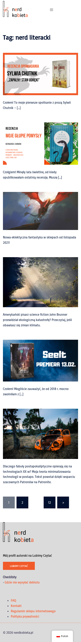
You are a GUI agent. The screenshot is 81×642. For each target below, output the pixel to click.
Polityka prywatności (25, 616)
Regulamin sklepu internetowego (33, 611)
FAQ (13, 600)
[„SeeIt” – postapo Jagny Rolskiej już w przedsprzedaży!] (40, 360)
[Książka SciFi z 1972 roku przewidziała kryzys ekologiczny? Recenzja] (40, 282)
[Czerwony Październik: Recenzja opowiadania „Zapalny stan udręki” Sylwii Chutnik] (40, 74)
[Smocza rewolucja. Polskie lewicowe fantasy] (40, 210)
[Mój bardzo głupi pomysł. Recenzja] (40, 143)
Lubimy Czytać (19, 566)
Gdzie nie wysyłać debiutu (22, 582)
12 (49, 502)
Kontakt (16, 606)
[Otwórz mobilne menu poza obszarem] (51, 9)
